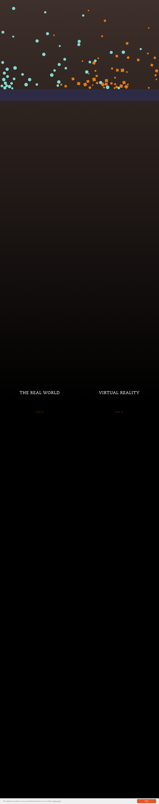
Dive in (40, 412)
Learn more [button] (56, 801)
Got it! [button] (146, 801)
